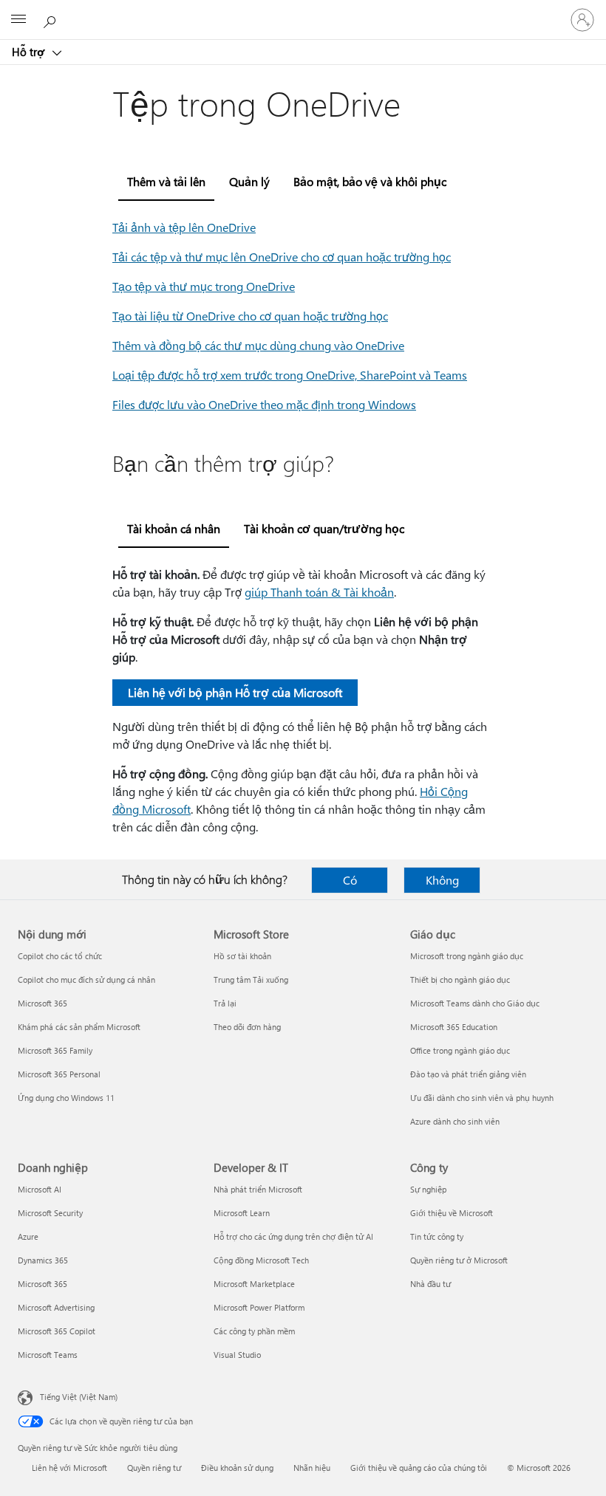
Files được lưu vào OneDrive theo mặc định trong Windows (264, 404)
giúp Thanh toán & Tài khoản (319, 592)
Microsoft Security (50, 1212)
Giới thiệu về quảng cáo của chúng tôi (418, 1467)
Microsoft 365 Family (55, 1050)
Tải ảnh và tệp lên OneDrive (184, 227)
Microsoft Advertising (56, 1307)
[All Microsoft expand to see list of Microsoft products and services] (18, 20)
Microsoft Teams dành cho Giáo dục (474, 1003)
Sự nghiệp (428, 1189)
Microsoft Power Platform (259, 1307)
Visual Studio (237, 1354)
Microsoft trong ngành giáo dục (466, 955)
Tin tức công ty (436, 1236)
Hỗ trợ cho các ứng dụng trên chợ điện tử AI (293, 1236)
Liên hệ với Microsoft (69, 1467)
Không (442, 880)
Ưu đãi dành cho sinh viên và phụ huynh (482, 1097)
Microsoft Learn (242, 1212)
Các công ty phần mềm (254, 1331)
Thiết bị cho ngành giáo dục (460, 979)
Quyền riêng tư (154, 1467)
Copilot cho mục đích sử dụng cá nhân (86, 979)
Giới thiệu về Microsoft (451, 1212)
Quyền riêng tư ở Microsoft (459, 1260)
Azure (28, 1236)
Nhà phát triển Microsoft (258, 1189)
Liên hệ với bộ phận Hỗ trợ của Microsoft (235, 692)
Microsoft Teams (48, 1354)
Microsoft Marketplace (254, 1283)
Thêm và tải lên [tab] (166, 181)
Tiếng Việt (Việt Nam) (79, 1396)
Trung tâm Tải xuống (251, 979)
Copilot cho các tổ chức (60, 955)
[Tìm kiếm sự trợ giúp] (51, 19)
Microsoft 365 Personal (59, 1074)
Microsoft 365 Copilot (56, 1331)
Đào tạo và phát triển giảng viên (468, 1074)
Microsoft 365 (42, 1003)
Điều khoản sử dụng (237, 1467)
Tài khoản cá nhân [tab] (173, 528)
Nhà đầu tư (430, 1283)
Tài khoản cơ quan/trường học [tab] (324, 528)
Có (350, 880)
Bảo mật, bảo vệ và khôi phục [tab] (369, 181)
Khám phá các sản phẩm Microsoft (79, 1026)
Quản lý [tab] (249, 181)
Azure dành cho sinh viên (455, 1121)
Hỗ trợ (29, 51)
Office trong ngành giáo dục (460, 1050)
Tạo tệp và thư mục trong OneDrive (203, 286)
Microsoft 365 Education (453, 1026)
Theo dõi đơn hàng (247, 1026)
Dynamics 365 (43, 1260)
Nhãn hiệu (311, 1467)
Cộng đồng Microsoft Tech (261, 1260)
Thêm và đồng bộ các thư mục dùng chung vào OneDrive (258, 345)
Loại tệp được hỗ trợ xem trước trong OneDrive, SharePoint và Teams (289, 374)
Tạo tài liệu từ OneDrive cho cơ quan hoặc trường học (250, 315)
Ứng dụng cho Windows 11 (66, 1097)
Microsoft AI (39, 1189)
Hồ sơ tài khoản (242, 955)
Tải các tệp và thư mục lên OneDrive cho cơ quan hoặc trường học (281, 256)
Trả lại (225, 1003)
